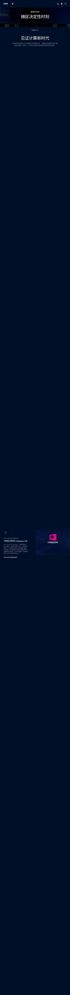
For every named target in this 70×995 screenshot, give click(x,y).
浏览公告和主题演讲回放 (10, 557)
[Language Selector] (62, 4)
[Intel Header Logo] (6, 4)
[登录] (58, 4)
